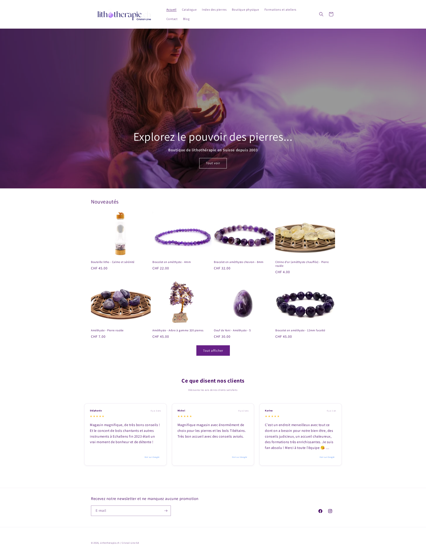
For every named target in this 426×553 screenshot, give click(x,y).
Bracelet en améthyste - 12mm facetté (300, 330)
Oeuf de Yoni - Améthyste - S (232, 330)
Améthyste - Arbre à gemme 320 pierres (177, 330)
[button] (321, 14)
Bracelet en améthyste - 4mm (171, 262)
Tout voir (213, 163)
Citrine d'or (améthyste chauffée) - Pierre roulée (302, 264)
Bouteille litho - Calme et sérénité (112, 262)
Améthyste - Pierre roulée (107, 330)
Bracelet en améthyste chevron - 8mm (239, 262)
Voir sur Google (151, 457)
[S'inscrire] (166, 511)
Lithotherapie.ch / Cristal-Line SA (119, 542)
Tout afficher (213, 350)
